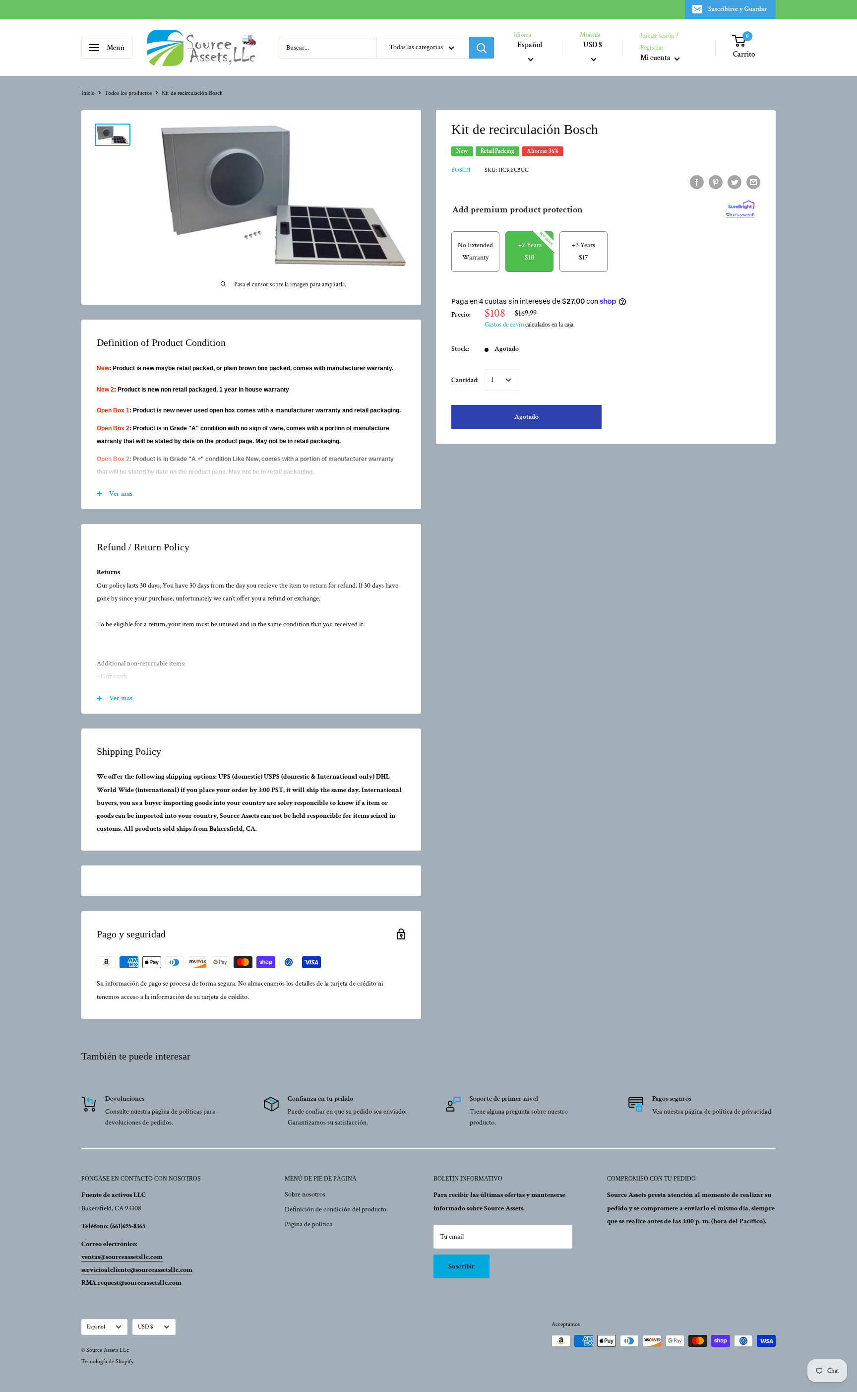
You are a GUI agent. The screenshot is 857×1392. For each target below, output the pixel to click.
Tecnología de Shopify (107, 1361)
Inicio (88, 93)
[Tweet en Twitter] (734, 182)
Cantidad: (465, 379)
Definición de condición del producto (335, 1209)
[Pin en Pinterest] (716, 182)
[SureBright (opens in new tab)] (741, 205)
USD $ (145, 1326)
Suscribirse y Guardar (737, 9)
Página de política (308, 1224)
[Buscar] (481, 48)
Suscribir (461, 1266)
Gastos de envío (504, 325)
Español (96, 1326)
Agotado (526, 416)
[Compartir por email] (753, 182)
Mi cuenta (656, 58)
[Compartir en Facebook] (697, 182)
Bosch (460, 170)
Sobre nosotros (305, 1194)
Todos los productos (128, 93)
